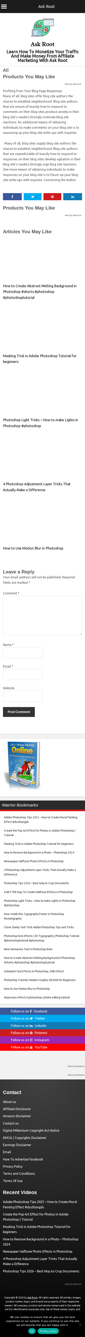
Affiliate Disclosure (16, 1109)
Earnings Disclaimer (17, 1145)
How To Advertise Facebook (23, 1159)
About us (9, 1102)
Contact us (11, 1123)
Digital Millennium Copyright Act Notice (31, 1130)
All (6, 70)
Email (8, 666)
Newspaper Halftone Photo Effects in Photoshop (37, 1251)
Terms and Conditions (19, 1173)
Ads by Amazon (73, 84)
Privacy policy (48, 1331)
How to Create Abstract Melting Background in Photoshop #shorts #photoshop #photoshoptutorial (39, 291)
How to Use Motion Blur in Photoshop (33, 548)
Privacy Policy (13, 1166)
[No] (80, 1325)
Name (8, 645)
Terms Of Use (13, 1181)
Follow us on (29, 1011)
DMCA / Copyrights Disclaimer (24, 1138)
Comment (11, 593)
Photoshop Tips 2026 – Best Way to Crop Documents (41, 1271)
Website (8, 688)
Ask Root (46, 6)
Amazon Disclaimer (17, 1116)
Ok (32, 1331)
